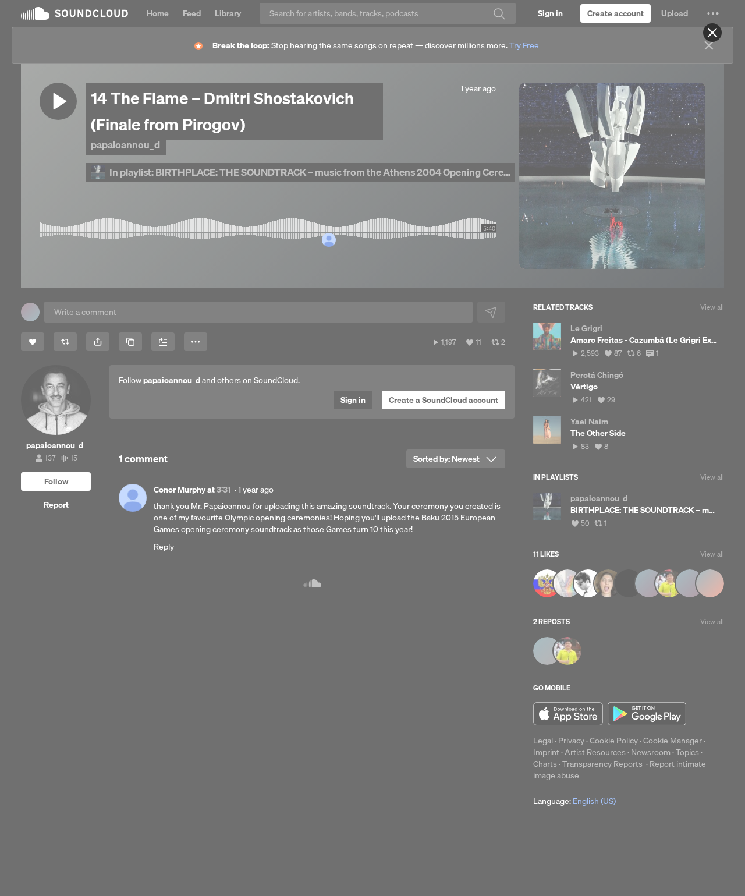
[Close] (712, 32)
